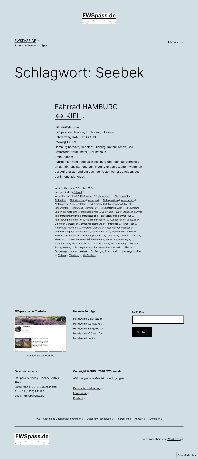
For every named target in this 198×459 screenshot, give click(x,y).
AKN (80, 196)
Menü (172, 42)
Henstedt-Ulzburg (91, 227)
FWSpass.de (25, 41)
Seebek (83, 251)
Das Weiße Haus (110, 211)
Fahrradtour (124, 215)
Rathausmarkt (113, 247)
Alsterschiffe (62, 204)
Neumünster (61, 243)
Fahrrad (77, 192)
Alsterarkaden (103, 196)
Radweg (66, 247)
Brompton (91, 207)
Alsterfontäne (77, 200)
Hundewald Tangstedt (86, 328)
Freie (88, 219)
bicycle (128, 204)
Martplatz (60, 239)
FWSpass (115, 219)
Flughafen (76, 219)
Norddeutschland (80, 243)
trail (115, 251)
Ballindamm (114, 204)
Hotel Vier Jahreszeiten (117, 227)
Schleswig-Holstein (65, 251)
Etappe (127, 211)
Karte (95, 231)
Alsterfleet (60, 200)
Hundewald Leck (83, 338)
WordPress (174, 439)
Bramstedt (77, 207)
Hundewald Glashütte (86, 318)
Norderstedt (100, 243)
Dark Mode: (184, 455)
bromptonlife (70, 211)
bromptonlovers (89, 211)
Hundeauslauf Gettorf (86, 333)
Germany (84, 223)
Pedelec (134, 243)
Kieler (122, 231)
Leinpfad (111, 235)
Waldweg (74, 255)
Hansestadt (128, 223)
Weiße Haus (89, 255)
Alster (89, 196)
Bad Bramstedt (97, 204)
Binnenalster (61, 207)
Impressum (80, 393)
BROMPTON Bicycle (111, 207)
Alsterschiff (127, 200)
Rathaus (98, 247)
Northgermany (118, 243)
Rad (57, 247)
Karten (104, 231)
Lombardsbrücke (129, 235)
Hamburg (97, 223)
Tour (107, 251)
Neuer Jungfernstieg (117, 239)
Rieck (128, 247)
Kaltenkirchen (80, 231)
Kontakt (78, 398)
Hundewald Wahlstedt (86, 323)
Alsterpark (93, 200)
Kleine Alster (73, 235)
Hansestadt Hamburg (66, 227)
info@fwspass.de (33, 395)
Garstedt (71, 223)
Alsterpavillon (110, 200)
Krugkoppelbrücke (93, 235)
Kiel (114, 231)
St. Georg (96, 251)
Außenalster (78, 204)
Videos (62, 255)
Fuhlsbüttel (100, 219)
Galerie (58, 223)
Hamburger (112, 223)
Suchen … (138, 311)
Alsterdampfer (122, 196)
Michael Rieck (94, 239)
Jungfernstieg (62, 231)
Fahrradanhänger (67, 215)
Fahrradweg (61, 219)
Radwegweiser (83, 247)
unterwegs (126, 251)
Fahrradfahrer (107, 215)
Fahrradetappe (88, 215)
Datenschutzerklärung (86, 388)
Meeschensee (76, 239)
